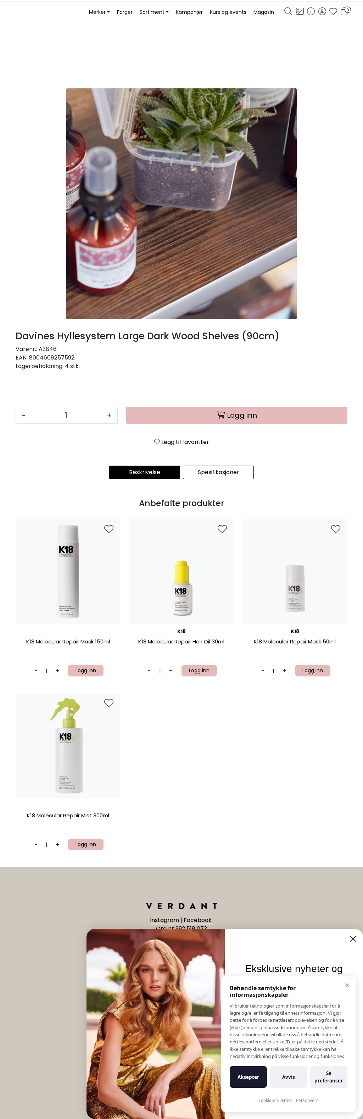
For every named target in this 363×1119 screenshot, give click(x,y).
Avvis (288, 1077)
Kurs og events (228, 12)
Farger (125, 12)
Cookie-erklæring (275, 1100)
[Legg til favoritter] (109, 529)
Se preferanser (328, 1077)
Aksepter (248, 1077)
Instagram (165, 920)
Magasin (263, 12)
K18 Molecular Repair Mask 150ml (68, 641)
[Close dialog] (353, 938)
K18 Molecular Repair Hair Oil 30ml (181, 641)
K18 (181, 631)
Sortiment (152, 12)
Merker (97, 12)
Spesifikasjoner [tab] (218, 472)
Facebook (198, 920)
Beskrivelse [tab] (144, 472)
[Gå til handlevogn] (344, 13)
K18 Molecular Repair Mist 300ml (68, 815)
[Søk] (288, 12)
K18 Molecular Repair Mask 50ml (295, 641)
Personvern (307, 1100)
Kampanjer (189, 12)
